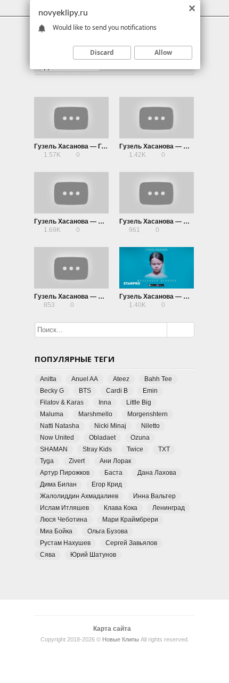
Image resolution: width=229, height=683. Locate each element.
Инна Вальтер (154, 496)
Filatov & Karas (62, 402)
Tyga (47, 461)
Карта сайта (112, 628)
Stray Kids (97, 449)
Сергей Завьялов (131, 543)
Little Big (138, 402)
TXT (164, 449)
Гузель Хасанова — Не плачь (165, 146)
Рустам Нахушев (65, 543)
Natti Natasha (59, 426)
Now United (57, 437)
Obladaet (102, 437)
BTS (85, 390)
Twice (135, 449)
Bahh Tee (158, 379)
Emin (150, 390)
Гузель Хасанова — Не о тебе (81, 296)
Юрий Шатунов (93, 554)
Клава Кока (120, 508)
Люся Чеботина (63, 519)
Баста (113, 472)
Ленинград (168, 508)
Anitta (48, 379)
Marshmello (95, 414)
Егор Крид (107, 484)
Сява (47, 554)
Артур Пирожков (64, 472)
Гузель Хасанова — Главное (79, 146)
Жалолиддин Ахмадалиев (79, 496)
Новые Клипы (120, 639)
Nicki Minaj (110, 426)
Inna (105, 402)
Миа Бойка (56, 531)
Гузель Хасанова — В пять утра (84, 221)
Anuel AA (84, 379)
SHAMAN (54, 449)
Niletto (150, 426)
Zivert (77, 461)
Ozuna (140, 437)
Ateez (121, 379)
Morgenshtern (147, 414)
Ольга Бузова (107, 531)
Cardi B (117, 390)
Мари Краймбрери (130, 519)
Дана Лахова (156, 472)
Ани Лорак (115, 461)
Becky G (52, 390)
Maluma (51, 414)
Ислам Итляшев (64, 508)
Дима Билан (58, 484)
